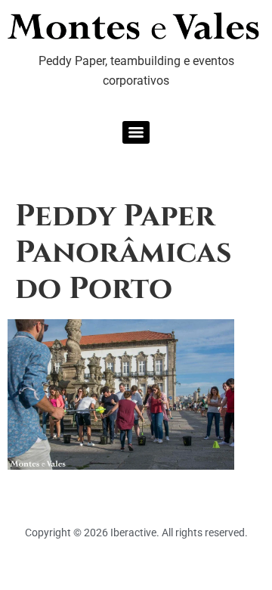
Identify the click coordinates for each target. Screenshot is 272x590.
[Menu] (136, 132)
